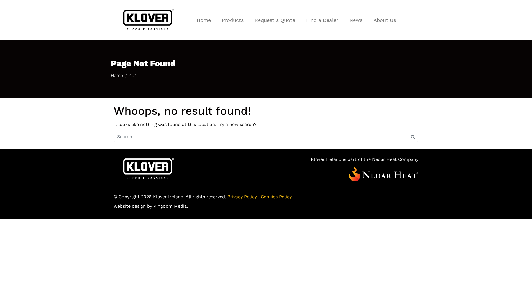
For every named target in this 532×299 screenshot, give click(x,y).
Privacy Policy (242, 196)
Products (233, 20)
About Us (385, 20)
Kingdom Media (170, 206)
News (355, 20)
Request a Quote (275, 20)
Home (204, 20)
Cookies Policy (276, 196)
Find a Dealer (322, 20)
